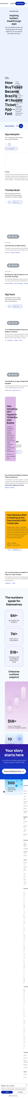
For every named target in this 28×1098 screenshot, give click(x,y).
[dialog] (14, 1091)
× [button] (26, 1085)
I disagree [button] (20, 1092)
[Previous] (6, 144)
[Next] (9, 144)
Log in (11, 3)
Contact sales (4, 3)
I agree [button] (7, 1092)
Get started (20, 3)
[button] (14, 1095)
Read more (23, 1089)
